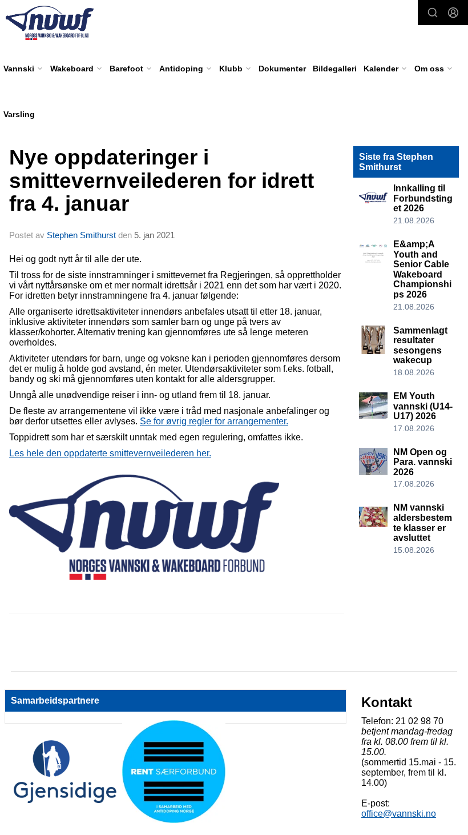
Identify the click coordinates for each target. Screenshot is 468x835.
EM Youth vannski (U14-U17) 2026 (423, 406)
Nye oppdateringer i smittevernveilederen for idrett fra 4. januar (161, 180)
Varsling (19, 114)
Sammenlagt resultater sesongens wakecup (420, 346)
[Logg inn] (453, 12)
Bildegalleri (335, 68)
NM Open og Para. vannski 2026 (422, 462)
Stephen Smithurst (81, 235)
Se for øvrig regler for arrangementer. (214, 421)
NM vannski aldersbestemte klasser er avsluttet (422, 523)
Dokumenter (282, 68)
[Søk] (432, 12)
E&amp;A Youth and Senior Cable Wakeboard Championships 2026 (422, 269)
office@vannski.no (398, 813)
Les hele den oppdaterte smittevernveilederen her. (110, 453)
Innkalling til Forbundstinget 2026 (423, 198)
